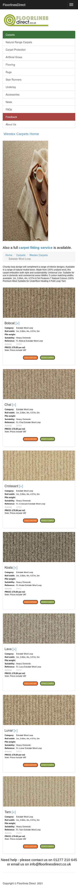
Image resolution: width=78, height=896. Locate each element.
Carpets (10, 34)
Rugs (9, 72)
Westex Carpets (38, 255)
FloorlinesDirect (14, 4)
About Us (11, 124)
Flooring (10, 64)
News (9, 102)
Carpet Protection (16, 49)
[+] (17, 322)
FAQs (9, 109)
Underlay (11, 87)
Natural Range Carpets (19, 42)
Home (8, 255)
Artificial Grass (14, 57)
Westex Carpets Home (21, 134)
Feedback (11, 117)
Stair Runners (13, 79)
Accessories (12, 94)
